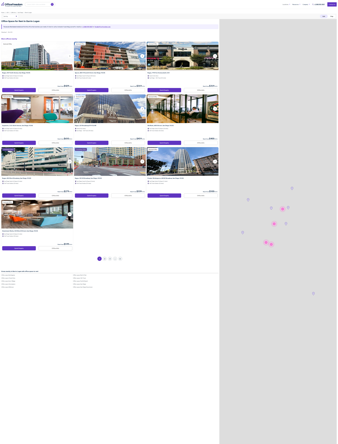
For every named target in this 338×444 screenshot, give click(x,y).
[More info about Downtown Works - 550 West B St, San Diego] (37, 227)
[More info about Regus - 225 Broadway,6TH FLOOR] (110, 122)
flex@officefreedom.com (102, 27)
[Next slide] (70, 56)
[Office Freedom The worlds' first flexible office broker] (11, 4)
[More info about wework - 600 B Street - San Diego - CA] (182, 122)
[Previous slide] (5, 56)
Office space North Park (79, 275)
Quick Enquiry (19, 90)
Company (305, 4)
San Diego (20, 12)
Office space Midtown (7, 287)
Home (2, 12)
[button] (313, 293)
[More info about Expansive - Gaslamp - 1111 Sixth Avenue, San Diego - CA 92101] (37, 122)
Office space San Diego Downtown (83, 287)
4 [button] (282, 209)
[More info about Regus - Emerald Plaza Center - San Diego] (37, 175)
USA (8, 12)
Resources (295, 4)
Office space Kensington (8, 284)
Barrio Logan (28, 12)
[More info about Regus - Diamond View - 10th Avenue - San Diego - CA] (37, 69)
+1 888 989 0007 (319, 4)
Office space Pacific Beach (80, 281)
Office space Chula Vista (8, 278)
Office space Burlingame (8, 275)
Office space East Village (8, 281)
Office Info (55, 90)
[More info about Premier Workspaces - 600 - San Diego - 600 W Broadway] (182, 175)
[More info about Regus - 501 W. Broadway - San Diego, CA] (110, 175)
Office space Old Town (79, 278)
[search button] (52, 4)
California (13, 12)
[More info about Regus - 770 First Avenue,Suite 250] (182, 69)
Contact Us (332, 4)
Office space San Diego (79, 284)
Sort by (6, 16)
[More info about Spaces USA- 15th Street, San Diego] (110, 69)
